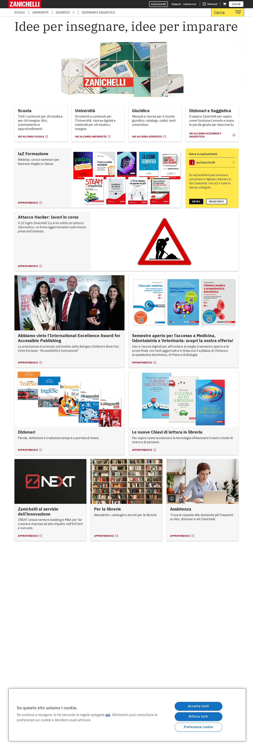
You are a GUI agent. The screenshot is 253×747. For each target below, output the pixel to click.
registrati (216, 201)
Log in (236, 4)
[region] (127, 714)
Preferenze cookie (198, 727)
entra (196, 201)
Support (176, 4)
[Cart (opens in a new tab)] (224, 4)
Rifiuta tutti (198, 716)
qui (107, 715)
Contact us (189, 4)
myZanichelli (158, 4)
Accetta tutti (198, 706)
